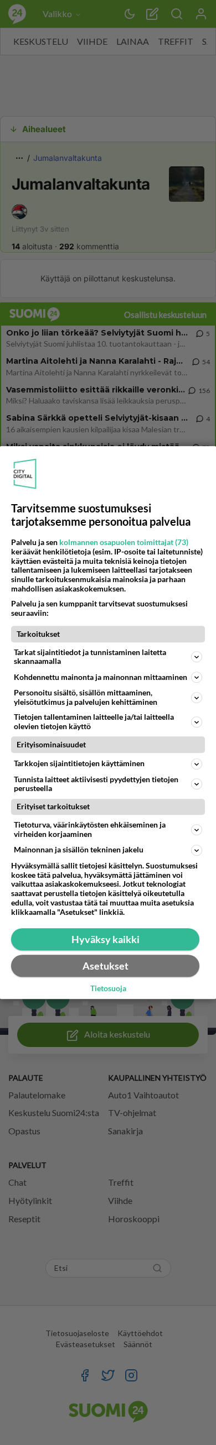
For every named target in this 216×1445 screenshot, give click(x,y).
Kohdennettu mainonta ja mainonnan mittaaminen (100, 677)
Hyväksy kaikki (105, 939)
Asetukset (105, 966)
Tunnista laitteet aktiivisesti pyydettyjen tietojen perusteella (96, 783)
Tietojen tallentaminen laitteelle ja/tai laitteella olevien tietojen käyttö (94, 721)
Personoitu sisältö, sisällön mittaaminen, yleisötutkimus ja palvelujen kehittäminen (85, 697)
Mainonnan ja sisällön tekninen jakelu (78, 850)
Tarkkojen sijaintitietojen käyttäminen (79, 763)
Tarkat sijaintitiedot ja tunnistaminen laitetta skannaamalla (90, 656)
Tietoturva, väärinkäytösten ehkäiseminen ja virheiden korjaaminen (90, 829)
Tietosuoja (108, 988)
